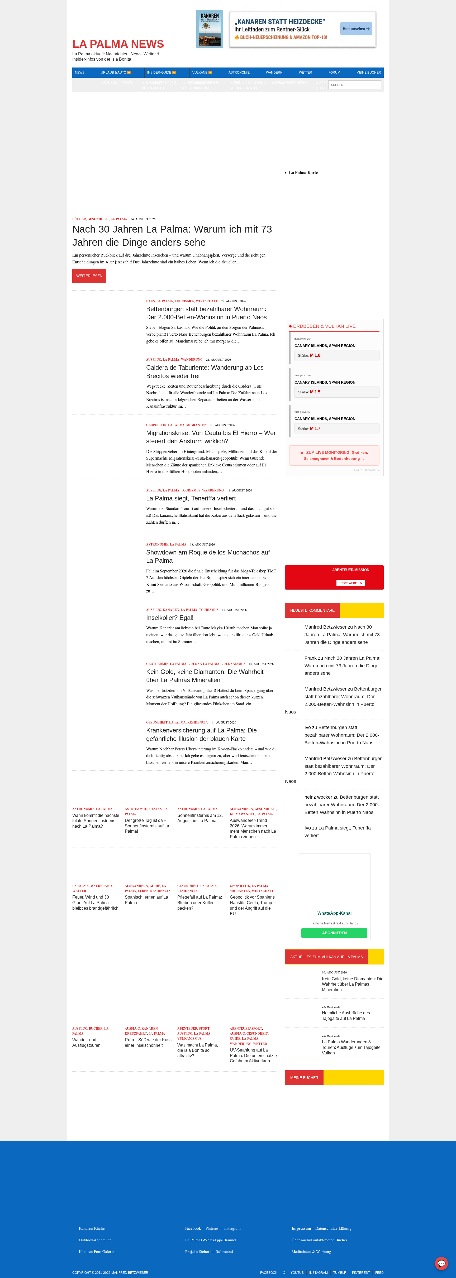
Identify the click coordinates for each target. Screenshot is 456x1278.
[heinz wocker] (293, 806)
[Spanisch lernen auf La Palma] (148, 878)
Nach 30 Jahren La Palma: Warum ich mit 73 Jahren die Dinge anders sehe (342, 634)
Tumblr (339, 1273)
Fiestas (155, 809)
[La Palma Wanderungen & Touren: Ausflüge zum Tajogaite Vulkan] (301, 1047)
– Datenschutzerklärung (322, 1228)
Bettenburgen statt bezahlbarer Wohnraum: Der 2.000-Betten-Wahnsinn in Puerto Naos (342, 735)
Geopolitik (156, 425)
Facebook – (195, 1228)
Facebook (268, 1273)
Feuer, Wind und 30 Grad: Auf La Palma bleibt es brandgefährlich (95, 902)
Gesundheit (98, 219)
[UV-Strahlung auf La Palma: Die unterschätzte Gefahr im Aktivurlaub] (253, 1021)
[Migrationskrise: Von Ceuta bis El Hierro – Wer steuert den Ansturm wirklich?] (106, 457)
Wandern (274, 72)
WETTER (305, 72)
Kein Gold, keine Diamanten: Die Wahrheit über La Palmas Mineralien (352, 984)
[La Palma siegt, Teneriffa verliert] (106, 522)
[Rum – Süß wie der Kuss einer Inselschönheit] (148, 1021)
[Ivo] (293, 737)
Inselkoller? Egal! (170, 617)
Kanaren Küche (92, 1228)
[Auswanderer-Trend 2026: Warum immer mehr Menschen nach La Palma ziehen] (253, 801)
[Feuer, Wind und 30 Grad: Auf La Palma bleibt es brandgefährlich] (96, 878)
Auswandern (241, 809)
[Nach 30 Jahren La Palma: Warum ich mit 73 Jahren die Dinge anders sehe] (174, 212)
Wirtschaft (207, 301)
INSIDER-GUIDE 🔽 (161, 72)
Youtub (297, 1273)
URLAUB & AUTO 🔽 (116, 72)
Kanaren (171, 609)
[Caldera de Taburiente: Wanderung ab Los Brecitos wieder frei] (106, 392)
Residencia (197, 722)
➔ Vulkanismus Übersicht (205, 85)
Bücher (79, 219)
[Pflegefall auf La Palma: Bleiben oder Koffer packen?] (201, 878)
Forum (334, 72)
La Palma (119, 219)
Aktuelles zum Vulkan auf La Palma (326, 957)
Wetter (79, 891)
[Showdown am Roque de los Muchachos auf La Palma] (106, 577)
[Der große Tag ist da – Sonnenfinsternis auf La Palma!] (148, 801)
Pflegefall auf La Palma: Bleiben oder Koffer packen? (199, 902)
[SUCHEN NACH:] (354, 84)
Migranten (196, 425)
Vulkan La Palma (204, 664)
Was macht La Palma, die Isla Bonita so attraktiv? (197, 1050)
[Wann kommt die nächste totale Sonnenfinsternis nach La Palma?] (96, 801)
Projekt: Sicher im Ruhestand (209, 1251)
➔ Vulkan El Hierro (292, 83)
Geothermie (157, 664)
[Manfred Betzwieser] (293, 637)
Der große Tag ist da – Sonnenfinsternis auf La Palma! (147, 826)
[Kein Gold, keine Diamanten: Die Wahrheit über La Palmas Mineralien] (106, 696)
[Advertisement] (334, 267)
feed (379, 1273)
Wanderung (192, 359)
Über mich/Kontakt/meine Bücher (319, 1239)
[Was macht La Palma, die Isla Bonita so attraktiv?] (201, 1021)
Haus (150, 301)
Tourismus (184, 301)
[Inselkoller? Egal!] (106, 642)
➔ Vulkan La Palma (250, 83)
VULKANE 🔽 (202, 72)
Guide (155, 886)
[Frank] (293, 667)
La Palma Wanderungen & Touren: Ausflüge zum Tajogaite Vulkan (351, 1047)
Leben (143, 891)
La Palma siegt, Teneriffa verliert (191, 498)
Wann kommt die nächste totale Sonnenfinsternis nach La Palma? (95, 821)
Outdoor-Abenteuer (95, 1239)
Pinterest (213, 1228)
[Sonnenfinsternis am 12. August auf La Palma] (201, 801)
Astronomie (239, 72)
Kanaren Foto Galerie (96, 1251)
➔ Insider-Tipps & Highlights (162, 85)
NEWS (79, 72)
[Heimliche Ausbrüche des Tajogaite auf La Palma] (301, 1018)
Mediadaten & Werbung (311, 1251)
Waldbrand (101, 886)
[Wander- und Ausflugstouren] (96, 1021)
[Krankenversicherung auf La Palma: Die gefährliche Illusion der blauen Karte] (106, 755)
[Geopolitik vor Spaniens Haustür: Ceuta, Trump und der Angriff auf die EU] (253, 878)
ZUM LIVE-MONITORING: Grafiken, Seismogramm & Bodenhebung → (336, 455)
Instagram (232, 1228)
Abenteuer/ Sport (193, 1028)
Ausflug (153, 359)
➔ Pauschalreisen (117, 83)
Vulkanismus (233, 664)
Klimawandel (242, 814)
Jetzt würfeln (350, 583)
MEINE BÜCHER (369, 72)
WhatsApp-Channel (220, 1239)
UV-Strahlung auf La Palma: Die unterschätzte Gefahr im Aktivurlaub (253, 1055)
